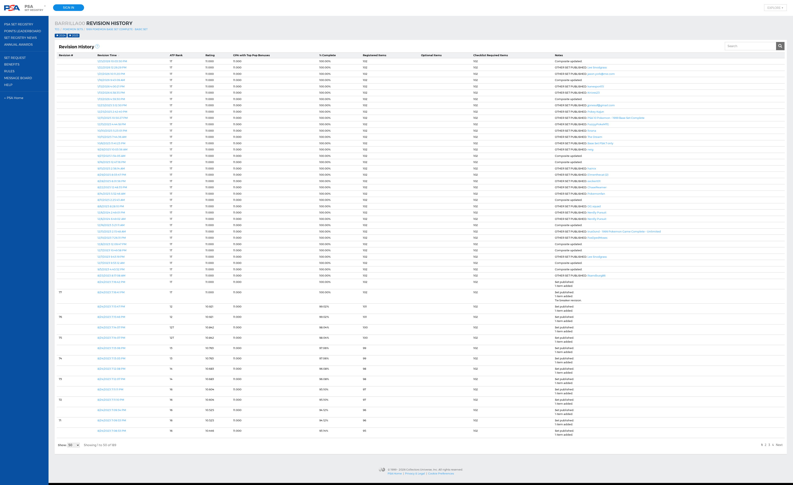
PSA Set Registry (18, 24)
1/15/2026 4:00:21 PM (111, 86)
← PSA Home (13, 98)
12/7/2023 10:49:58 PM (111, 250)
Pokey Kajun (596, 111)
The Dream (595, 136)
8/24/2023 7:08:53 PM (111, 430)
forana (592, 130)
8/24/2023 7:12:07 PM (111, 379)
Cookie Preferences (441, 473)
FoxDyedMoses (597, 237)
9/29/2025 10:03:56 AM (112, 149)
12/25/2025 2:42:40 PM (112, 111)
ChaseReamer (597, 187)
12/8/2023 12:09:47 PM (111, 244)
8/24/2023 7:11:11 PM (110, 389)
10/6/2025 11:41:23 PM (111, 143)
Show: (62, 445)
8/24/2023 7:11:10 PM (110, 399)
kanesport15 (596, 86)
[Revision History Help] (97, 46)
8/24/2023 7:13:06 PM (111, 348)
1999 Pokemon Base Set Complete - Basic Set (117, 29)
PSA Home (395, 473)
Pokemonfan (596, 193)
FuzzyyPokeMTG (598, 124)
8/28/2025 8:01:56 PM (111, 181)
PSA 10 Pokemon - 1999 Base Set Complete (616, 117)
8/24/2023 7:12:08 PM (111, 368)
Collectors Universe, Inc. (422, 469)
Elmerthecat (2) (598, 174)
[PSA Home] (13, 8)
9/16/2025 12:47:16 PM (111, 162)
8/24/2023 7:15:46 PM (111, 316)
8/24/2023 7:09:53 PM (111, 420)
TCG (57, 29)
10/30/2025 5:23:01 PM (112, 130)
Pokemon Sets (73, 29)
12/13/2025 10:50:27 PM (112, 117)
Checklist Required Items (490, 55)
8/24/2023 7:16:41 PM (111, 292)
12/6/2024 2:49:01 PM (111, 212)
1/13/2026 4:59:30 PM (111, 99)
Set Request (15, 58)
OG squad (594, 206)
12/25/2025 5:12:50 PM (112, 105)
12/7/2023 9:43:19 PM (111, 256)
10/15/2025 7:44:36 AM (111, 136)
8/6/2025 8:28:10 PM (110, 206)
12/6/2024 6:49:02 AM (111, 218)
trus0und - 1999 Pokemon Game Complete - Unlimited (624, 231)
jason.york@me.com (601, 73)
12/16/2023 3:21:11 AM (111, 225)
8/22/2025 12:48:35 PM (112, 187)
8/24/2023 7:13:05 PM (111, 358)
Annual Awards (18, 44)
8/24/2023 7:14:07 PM (111, 327)
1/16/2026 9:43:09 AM (111, 80)
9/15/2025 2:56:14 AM (111, 168)
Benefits (11, 64)
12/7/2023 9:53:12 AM (111, 263)
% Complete (327, 55)
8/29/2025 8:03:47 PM (111, 174)
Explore (775, 8)
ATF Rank (176, 55)
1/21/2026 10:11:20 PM (111, 73)
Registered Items (374, 55)
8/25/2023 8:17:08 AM (111, 275)
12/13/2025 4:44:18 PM (111, 124)
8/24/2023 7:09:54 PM (111, 410)
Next (779, 445)
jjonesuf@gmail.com (601, 105)
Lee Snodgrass (597, 67)
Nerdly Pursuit (597, 212)
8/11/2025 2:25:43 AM (111, 199)
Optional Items (431, 55)
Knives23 (594, 92)
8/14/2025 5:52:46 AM (111, 193)
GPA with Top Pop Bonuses (251, 55)
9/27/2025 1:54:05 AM (111, 155)
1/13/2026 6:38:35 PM (111, 92)
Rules (9, 71)
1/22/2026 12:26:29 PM (111, 67)
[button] (35, 7)
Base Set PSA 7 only (600, 143)
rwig (590, 149)
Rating (210, 55)
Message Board (18, 78)
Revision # (66, 55)
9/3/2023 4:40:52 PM (111, 269)
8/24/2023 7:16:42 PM (111, 282)
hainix (592, 168)
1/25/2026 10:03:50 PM (112, 61)
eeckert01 (594, 181)
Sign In (68, 8)
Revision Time (107, 55)
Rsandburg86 (596, 275)
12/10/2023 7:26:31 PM (111, 237)
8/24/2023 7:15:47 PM (111, 306)
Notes (559, 55)
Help (8, 85)
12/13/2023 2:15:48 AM (111, 231)
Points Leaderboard (22, 31)
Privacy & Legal (415, 473)
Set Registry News (20, 38)
